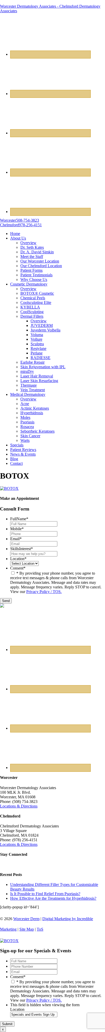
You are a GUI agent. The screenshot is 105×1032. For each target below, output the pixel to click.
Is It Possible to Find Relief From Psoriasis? (45, 894)
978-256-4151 (21, 225)
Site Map (26, 929)
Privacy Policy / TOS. (44, 591)
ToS (40, 929)
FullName (19, 519)
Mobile (17, 529)
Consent (17, 568)
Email (16, 539)
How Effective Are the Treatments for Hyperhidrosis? (53, 898)
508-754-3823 (19, 220)
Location (18, 558)
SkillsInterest (21, 549)
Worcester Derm (26, 919)
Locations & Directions (18, 806)
